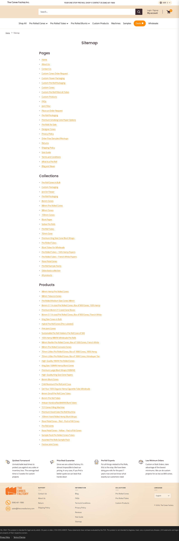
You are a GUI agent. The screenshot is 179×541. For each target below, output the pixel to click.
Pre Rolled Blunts (79, 23)
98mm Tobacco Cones (51, 296)
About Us (46, 64)
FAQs (44, 101)
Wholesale (153, 23)
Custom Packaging (50, 187)
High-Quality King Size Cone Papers (57, 374)
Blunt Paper (47, 219)
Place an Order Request (52, 110)
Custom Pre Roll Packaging (53, 82)
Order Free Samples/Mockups (55, 138)
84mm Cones (47, 201)
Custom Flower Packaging (53, 78)
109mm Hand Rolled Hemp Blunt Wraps (59, 416)
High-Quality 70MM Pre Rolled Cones (58, 360)
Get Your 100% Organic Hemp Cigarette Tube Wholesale (66, 388)
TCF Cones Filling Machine (53, 407)
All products (47, 275)
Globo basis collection (51, 270)
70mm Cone (47, 233)
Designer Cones (49, 129)
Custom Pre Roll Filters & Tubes (55, 92)
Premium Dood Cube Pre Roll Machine (58, 411)
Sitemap (16, 33)
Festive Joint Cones (50, 444)
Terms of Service (19, 537)
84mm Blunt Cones (50, 379)
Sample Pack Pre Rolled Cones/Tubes (58, 435)
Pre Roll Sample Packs (51, 265)
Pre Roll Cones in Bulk (51, 182)
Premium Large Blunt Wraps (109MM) (58, 370)
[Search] (138, 12)
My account (152, 13)
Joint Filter (46, 106)
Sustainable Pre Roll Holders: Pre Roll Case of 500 (63, 333)
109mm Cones (48, 214)
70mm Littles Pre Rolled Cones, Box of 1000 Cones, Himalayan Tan (71, 356)
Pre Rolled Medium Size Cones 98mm (58, 300)
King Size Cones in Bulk (52, 319)
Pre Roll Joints (48, 425)
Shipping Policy (48, 147)
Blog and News (48, 166)
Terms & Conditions (82, 503)
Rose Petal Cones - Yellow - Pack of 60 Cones (61, 430)
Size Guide (46, 152)
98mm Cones (47, 210)
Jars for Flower (48, 191)
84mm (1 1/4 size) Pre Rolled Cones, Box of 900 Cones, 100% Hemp (71, 305)
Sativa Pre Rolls (48, 224)
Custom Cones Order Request (55, 73)
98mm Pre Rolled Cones (52, 205)
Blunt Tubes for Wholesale (53, 247)
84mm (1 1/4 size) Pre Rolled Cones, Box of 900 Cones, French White (72, 314)
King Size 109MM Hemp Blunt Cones (58, 365)
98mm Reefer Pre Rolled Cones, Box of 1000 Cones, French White (70, 342)
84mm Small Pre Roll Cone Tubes (56, 393)
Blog (77, 493)
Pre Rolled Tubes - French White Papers (59, 256)
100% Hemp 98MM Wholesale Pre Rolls (59, 337)
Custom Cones (48, 87)
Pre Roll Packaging (50, 115)
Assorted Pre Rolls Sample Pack (56, 439)
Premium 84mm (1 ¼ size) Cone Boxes (58, 310)
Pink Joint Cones (49, 328)
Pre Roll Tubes (48, 228)
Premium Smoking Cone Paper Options (59, 119)
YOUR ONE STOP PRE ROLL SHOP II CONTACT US (89, 2)
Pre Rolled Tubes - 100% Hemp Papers (58, 252)
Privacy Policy (48, 133)
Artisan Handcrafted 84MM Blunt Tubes (59, 402)
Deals (139, 23)
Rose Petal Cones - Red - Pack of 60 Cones (60, 421)
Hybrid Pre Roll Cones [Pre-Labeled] (57, 323)
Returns (45, 143)
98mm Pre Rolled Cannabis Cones (56, 347)
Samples (127, 23)
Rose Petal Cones (49, 261)
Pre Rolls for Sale (49, 124)
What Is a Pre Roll (49, 161)
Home (8, 33)
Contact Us (46, 68)
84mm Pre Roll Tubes (51, 398)
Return (41, 503)
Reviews (78, 512)
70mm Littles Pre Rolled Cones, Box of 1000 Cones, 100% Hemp (69, 351)
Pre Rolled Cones (37, 23)
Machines (115, 23)
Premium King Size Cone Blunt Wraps (58, 238)
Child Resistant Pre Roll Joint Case (56, 384)
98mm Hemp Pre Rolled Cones (55, 291)
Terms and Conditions (51, 156)
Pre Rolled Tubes (58, 23)
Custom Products (100, 23)
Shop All (23, 23)
